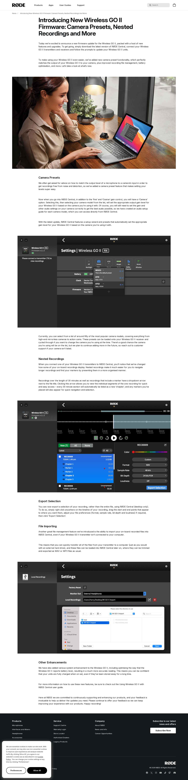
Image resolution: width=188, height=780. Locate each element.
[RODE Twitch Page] (170, 773)
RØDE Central (118, 46)
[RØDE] (18, 5)
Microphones (17, 725)
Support (80, 5)
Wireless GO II (109, 43)
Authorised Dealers (61, 738)
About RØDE (100, 725)
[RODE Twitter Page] (152, 773)
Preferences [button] (16, 770)
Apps (51, 5)
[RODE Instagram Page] (156, 773)
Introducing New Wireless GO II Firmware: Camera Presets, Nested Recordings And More (53, 13)
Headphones (17, 733)
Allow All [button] (37, 770)
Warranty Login (60, 729)
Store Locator (59, 733)
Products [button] (38, 5)
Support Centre (60, 725)
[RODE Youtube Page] (160, 773)
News (14, 13)
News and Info (101, 729)
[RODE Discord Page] (174, 773)
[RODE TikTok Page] (165, 773)
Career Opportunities (103, 733)
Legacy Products (60, 742)
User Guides (65, 5)
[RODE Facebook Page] (147, 773)
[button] (163, 730)
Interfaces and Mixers (21, 729)
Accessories (17, 738)
